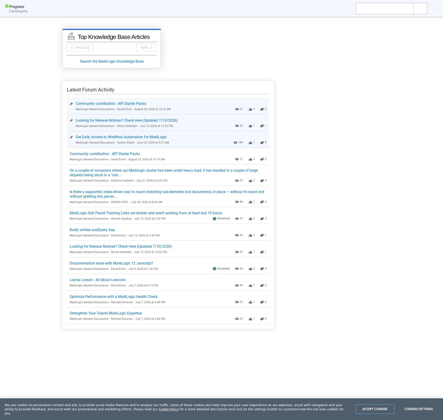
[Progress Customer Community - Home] (16, 8)
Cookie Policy (169, 409)
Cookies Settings (418, 409)
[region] (221, 409)
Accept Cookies (375, 409)
